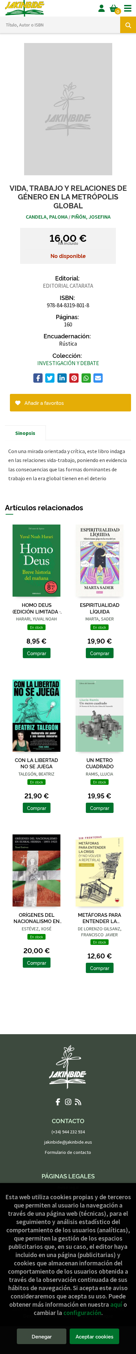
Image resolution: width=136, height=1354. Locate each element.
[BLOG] (78, 1102)
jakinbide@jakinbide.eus (68, 1142)
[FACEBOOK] (58, 1102)
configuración (82, 1313)
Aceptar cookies (94, 1336)
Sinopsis (25, 433)
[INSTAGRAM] (68, 1102)
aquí (116, 1304)
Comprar (36, 653)
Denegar (42, 1336)
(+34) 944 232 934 (68, 1132)
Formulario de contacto (68, 1152)
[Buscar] (128, 25)
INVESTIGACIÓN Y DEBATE (68, 363)
